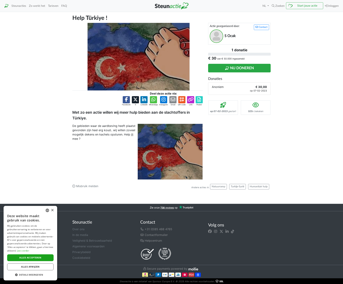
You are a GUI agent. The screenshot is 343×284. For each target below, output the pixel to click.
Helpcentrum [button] (153, 240)
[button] (278, 5)
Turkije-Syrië (237, 186)
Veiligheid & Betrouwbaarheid (92, 240)
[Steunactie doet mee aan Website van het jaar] (164, 254)
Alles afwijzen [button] (30, 266)
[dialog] (30, 243)
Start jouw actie (307, 5)
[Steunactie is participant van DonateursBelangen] (147, 254)
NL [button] (264, 5)
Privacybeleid (81, 252)
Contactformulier (156, 235)
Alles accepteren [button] (30, 257)
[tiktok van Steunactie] (232, 231)
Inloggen (333, 5)
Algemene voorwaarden (88, 246)
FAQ (64, 5)
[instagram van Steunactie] (215, 231)
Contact (262, 27)
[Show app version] (340, 281)
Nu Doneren (241, 68)
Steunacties (18, 5)
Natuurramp (218, 186)
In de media (80, 235)
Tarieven (53, 5)
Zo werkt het (37, 5)
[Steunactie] (6, 6)
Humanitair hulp (259, 186)
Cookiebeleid (81, 258)
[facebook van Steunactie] (210, 231)
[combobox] (47, 210)
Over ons (78, 229)
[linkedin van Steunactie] (227, 231)
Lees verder (23, 250)
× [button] (52, 210)
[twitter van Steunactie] (221, 231)
